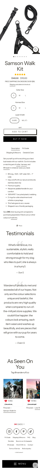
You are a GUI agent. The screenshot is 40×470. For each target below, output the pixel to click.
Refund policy (26, 448)
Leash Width (20, 115)
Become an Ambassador (24, 441)
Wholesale (10, 445)
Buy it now (20, 139)
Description (15, 148)
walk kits (14, 218)
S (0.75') (14, 120)
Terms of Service (14, 448)
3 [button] (17, 56)
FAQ (28, 437)
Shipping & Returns (13, 153)
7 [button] (24, 56)
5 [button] (21, 56)
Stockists (11, 441)
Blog (33, 437)
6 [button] (23, 56)
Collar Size (20, 90)
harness (24, 164)
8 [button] (26, 56)
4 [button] (19, 56)
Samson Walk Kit (9, 411)
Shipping (12, 84)
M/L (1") (24, 120)
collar (18, 164)
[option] (20, 27)
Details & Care (28, 153)
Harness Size (20, 102)
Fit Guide (25, 148)
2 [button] (15, 56)
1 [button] (13, 56)
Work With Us (20, 445)
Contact (30, 445)
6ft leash (6, 168)
